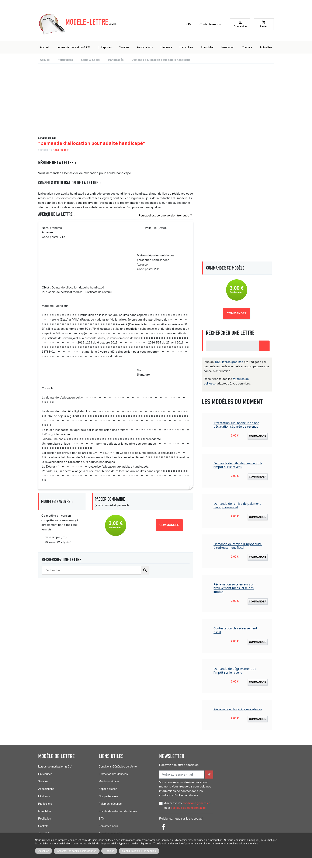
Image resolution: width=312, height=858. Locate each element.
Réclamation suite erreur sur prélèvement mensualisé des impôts (234, 588)
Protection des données (113, 774)
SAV (188, 24)
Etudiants (44, 796)
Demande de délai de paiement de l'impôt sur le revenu (238, 465)
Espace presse (108, 788)
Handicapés (60, 149)
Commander (169, 525)
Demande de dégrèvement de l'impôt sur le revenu (235, 670)
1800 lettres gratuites (229, 361)
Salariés (43, 781)
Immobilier (44, 811)
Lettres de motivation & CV (55, 766)
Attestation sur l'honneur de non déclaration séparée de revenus (236, 424)
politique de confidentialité (188, 807)
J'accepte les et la (187, 805)
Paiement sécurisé (110, 803)
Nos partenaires (108, 796)
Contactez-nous (210, 24)
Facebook (163, 827)
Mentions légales (109, 781)
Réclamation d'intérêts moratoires (238, 709)
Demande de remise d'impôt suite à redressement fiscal (238, 546)
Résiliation (44, 818)
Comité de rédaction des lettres (118, 811)
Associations (46, 788)
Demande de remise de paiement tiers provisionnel (237, 505)
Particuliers (45, 803)
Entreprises (45, 774)
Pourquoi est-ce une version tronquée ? (165, 215)
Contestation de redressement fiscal (235, 630)
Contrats (43, 826)
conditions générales (196, 803)
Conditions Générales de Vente (118, 766)
